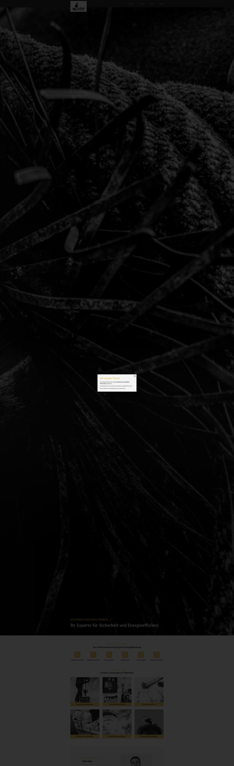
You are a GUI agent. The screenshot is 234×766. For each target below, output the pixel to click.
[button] (134, 376)
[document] (117, 383)
